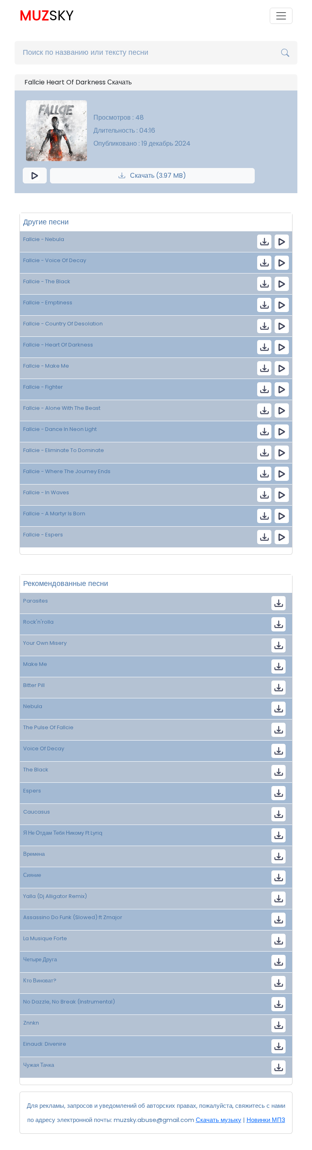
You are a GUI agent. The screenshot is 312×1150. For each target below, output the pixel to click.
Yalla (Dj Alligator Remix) (55, 896)
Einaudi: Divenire (44, 1044)
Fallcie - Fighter (43, 387)
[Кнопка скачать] (278, 814)
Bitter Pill (34, 685)
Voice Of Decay (43, 748)
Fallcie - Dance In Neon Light (60, 429)
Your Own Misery (45, 643)
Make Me (35, 664)
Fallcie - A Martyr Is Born (54, 513)
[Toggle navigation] (281, 16)
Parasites (35, 601)
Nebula (32, 706)
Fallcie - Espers (43, 534)
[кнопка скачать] (264, 242)
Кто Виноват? (39, 980)
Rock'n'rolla (38, 622)
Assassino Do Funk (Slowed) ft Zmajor (72, 917)
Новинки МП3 (266, 1120)
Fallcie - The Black (46, 281)
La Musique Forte (45, 938)
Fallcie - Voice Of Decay (54, 260)
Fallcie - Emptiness (47, 302)
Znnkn (31, 1023)
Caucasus (36, 812)
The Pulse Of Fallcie (48, 727)
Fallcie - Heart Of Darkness (58, 345)
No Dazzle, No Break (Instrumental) (69, 1002)
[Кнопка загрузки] (278, 603)
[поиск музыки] (285, 52)
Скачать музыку (218, 1120)
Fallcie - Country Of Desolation (63, 323)
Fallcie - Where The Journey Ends (66, 471)
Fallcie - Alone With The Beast (61, 408)
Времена (34, 854)
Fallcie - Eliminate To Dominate (63, 450)
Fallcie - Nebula (43, 239)
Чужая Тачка (38, 1065)
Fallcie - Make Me (46, 366)
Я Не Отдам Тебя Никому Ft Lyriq (62, 833)
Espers (32, 791)
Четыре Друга (40, 959)
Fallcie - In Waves (46, 492)
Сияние (32, 875)
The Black (35, 769)
